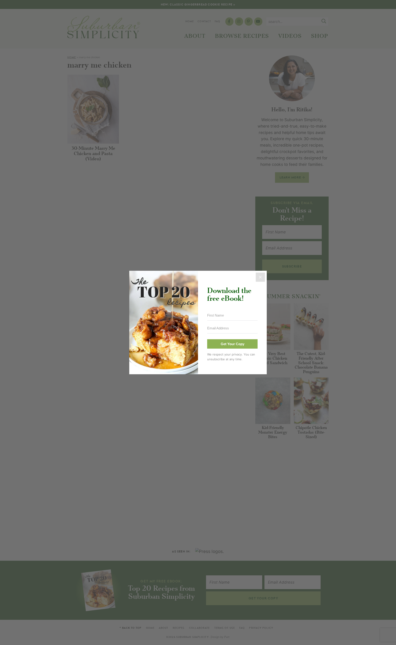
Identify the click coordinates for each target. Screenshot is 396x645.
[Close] (260, 277)
